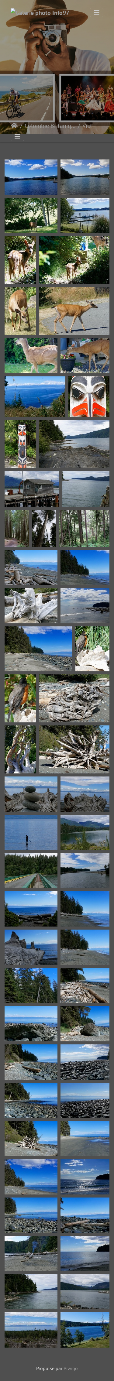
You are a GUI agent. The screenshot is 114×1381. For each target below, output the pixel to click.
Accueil (14, 125)
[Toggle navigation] (96, 12)
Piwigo (71, 1368)
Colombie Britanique (50, 126)
